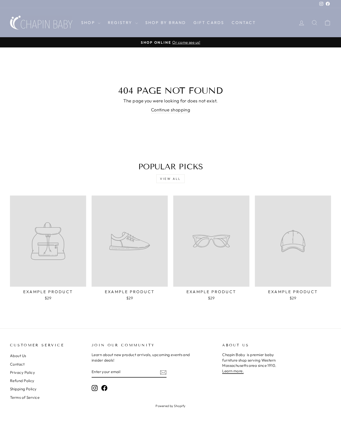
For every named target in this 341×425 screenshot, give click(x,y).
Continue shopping (170, 110)
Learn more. (233, 371)
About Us (18, 355)
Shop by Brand (165, 22)
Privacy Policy (22, 372)
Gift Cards (208, 22)
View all (170, 179)
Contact (244, 22)
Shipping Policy (23, 389)
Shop (89, 22)
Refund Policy (22, 380)
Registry (121, 22)
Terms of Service (24, 397)
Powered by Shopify (170, 406)
